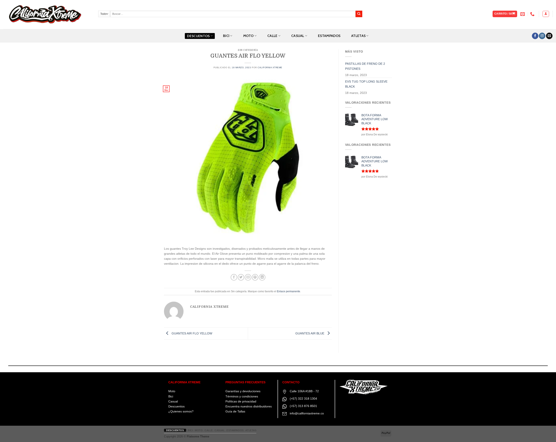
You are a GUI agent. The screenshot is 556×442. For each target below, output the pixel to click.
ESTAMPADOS (329, 36)
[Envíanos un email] (549, 36)
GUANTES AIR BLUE (310, 333)
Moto (171, 391)
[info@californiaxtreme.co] (523, 14)
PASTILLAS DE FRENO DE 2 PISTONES (365, 66)
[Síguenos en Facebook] (535, 36)
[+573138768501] (533, 14)
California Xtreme (270, 67)
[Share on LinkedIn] (262, 277)
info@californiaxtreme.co (307, 413)
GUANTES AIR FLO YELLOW (191, 333)
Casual (173, 401)
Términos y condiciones (241, 396)
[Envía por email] (248, 277)
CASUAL (297, 36)
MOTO (248, 36)
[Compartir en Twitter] (241, 277)
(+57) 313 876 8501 (303, 406)
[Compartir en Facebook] (234, 277)
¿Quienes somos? (181, 411)
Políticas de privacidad (240, 401)
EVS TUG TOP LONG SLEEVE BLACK (366, 84)
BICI (226, 36)
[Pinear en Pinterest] (255, 277)
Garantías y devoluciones (242, 391)
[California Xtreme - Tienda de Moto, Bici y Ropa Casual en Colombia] (47, 14)
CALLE (272, 36)
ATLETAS (358, 36)
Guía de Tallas (235, 411)
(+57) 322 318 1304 (303, 398)
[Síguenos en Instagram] (542, 36)
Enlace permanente (288, 291)
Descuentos (198, 36)
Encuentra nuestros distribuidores (248, 406)
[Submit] (359, 14)
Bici (170, 396)
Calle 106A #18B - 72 (304, 391)
